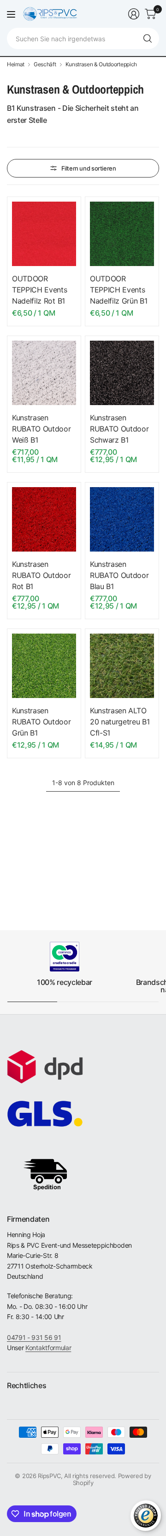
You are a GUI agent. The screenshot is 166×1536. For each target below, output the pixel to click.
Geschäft (45, 64)
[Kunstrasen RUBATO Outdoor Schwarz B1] (122, 373)
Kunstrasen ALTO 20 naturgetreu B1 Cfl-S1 (120, 721)
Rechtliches (26, 1385)
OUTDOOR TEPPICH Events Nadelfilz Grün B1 (119, 289)
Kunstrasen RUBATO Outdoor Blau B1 (119, 575)
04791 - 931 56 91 (34, 1337)
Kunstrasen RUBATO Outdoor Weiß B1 (41, 428)
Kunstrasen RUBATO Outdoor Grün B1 (41, 721)
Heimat (15, 64)
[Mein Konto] (133, 14)
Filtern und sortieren (88, 168)
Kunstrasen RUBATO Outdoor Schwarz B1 (119, 428)
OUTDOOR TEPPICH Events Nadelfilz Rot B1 (39, 289)
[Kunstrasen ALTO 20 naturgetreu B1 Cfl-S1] (122, 666)
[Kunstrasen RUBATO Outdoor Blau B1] (122, 519)
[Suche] (147, 38)
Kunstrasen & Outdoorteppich (101, 64)
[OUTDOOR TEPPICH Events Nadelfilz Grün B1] (122, 234)
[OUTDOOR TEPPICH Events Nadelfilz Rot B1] (44, 234)
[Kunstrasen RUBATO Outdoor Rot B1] (44, 519)
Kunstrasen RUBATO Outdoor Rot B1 (41, 575)
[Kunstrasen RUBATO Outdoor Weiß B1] (44, 373)
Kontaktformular (48, 1348)
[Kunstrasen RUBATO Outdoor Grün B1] (44, 666)
